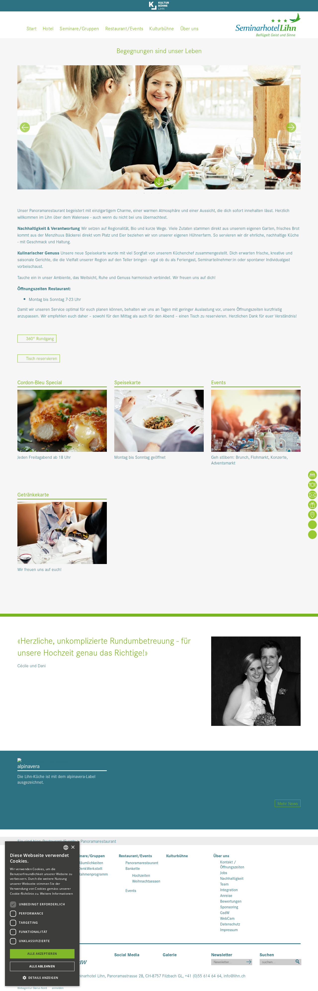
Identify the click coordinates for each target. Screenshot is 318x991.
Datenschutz (230, 923)
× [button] (73, 847)
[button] (42, 977)
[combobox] (65, 847)
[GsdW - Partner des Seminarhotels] (80, 961)
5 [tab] (166, 193)
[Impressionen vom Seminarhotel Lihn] (164, 961)
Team (224, 884)
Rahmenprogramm (93, 874)
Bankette (132, 868)
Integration (229, 889)
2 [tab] (144, 193)
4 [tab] (159, 193)
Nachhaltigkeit (231, 878)
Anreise (226, 895)
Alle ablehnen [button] (42, 966)
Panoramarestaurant (141, 862)
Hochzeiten (141, 875)
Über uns (189, 28)
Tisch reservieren (40, 358)
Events (130, 890)
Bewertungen (230, 901)
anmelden (58, 988)
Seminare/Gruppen (79, 28)
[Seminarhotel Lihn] (268, 24)
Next (291, 127)
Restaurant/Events (124, 28)
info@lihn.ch (234, 975)
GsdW (224, 912)
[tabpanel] (159, 127)
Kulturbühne (161, 28)
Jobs (223, 872)
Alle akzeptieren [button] (42, 954)
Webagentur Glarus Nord (32, 988)
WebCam (227, 918)
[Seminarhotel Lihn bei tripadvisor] (139, 961)
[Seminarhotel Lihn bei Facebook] (117, 961)
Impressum (229, 929)
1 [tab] (136, 193)
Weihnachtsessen (146, 881)
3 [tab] (151, 193)
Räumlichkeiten (90, 862)
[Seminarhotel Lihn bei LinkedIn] (132, 961)
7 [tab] (181, 193)
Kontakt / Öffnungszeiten (232, 864)
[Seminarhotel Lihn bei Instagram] (125, 961)
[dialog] (42, 913)
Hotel (48, 28)
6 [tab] (173, 193)
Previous (25, 127)
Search (297, 961)
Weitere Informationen (56, 893)
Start (32, 28)
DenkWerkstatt (90, 868)
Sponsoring (229, 906)
